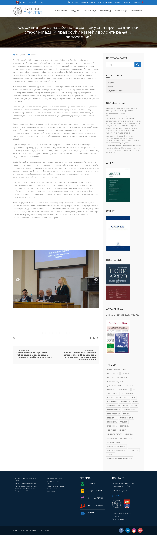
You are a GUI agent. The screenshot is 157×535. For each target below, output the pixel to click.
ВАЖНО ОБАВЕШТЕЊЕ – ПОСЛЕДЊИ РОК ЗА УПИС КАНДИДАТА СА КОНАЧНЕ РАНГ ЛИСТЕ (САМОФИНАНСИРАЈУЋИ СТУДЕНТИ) (121, 130)
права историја (113, 410)
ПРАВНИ (32, 11)
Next (95, 279)
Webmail (75, 2)
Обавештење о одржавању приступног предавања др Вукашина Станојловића (120, 117)
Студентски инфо (105, 2)
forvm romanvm (113, 370)
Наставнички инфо (88, 2)
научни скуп (125, 402)
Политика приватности (120, 519)
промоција (112, 422)
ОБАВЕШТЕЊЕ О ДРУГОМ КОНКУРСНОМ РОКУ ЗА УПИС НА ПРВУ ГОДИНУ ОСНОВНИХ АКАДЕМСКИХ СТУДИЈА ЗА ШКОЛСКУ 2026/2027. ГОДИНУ (123, 123)
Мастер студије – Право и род (25, 483)
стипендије (112, 438)
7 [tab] (63, 333)
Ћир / (136, 2)
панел (125, 406)
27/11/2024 (20, 55)
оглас (135, 402)
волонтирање (123, 378)
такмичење (133, 450)
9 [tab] (70, 333)
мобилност (112, 402)
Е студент (127, 2)
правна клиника (130, 410)
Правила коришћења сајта (121, 513)
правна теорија (113, 414)
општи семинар (113, 406)
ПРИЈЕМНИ (51, 491)
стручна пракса (113, 442)
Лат (139, 2)
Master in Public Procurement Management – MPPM (25, 490)
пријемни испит (126, 418)
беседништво (112, 374)
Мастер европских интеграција (26, 486)
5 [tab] (56, 333)
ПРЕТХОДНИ (34, 353)
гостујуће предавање (116, 382)
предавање (111, 418)
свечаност (111, 430)
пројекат (123, 422)
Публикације (121, 11)
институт (130, 386)
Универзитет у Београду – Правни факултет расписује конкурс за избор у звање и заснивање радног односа (121, 110)
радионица (112, 426)
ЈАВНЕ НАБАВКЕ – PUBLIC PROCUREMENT (56, 488)
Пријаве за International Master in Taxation (26, 479)
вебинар (110, 378)
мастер (110, 398)
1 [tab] (42, 333)
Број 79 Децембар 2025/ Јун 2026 (122, 315)
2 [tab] (46, 333)
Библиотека (136, 11)
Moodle (117, 2)
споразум (129, 434)
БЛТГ (125, 370)
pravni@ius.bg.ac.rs (119, 490)
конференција (123, 390)
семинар (122, 430)
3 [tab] (49, 333)
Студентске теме (115, 90)
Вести (33, 55)
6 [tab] (59, 333)
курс (134, 390)
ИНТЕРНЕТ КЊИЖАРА (54, 478)
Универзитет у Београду (32, 2)
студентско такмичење (116, 450)
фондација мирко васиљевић (119, 458)
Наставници (90, 11)
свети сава (124, 426)
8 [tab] (66, 333)
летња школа (127, 394)
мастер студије (122, 398)
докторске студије (115, 386)
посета (134, 406)
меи (133, 398)
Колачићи (115, 516)
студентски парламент (116, 446)
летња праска (112, 394)
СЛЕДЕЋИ (80, 355)
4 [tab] (52, 333)
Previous (17, 279)
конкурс (110, 390)
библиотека (126, 374)
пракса (126, 414)
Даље (114, 496)
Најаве (111, 82)
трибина (110, 454)
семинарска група (114, 434)
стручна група (125, 438)
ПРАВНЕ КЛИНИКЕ (53, 481)
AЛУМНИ (50, 484)
